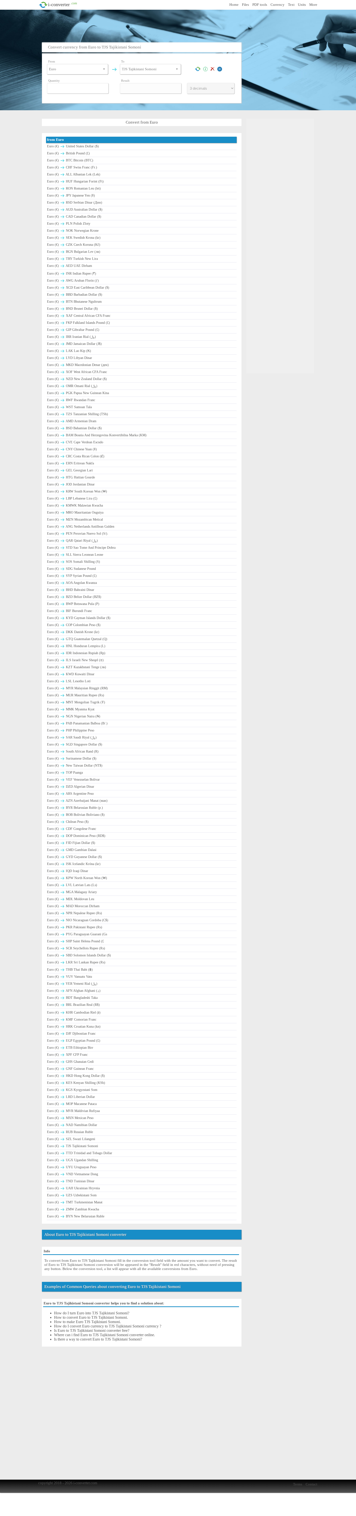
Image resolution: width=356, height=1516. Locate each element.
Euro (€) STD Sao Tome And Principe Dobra (81, 547)
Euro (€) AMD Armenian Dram (71, 421)
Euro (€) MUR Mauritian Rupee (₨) (75, 695)
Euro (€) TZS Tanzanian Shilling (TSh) (77, 414)
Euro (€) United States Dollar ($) (73, 146)
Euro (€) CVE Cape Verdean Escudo (75, 442)
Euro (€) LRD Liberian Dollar (71, 1097)
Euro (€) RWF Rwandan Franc (71, 400)
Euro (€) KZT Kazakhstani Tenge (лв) (76, 667)
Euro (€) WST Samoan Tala (69, 407)
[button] (104, 69)
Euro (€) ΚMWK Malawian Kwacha (75, 505)
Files (245, 5)
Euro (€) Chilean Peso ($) (68, 822)
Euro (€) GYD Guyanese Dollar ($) (74, 857)
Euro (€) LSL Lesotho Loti (69, 681)
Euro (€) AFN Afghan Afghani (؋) (74, 990)
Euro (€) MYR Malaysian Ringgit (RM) (77, 688)
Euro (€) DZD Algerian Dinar (70, 786)
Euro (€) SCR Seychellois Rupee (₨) (76, 948)
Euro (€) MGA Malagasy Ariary (72, 892)
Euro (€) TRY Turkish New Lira (72, 259)
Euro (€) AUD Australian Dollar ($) (74, 209)
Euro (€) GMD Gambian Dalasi (71, 850)
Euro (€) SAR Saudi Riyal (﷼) (72, 737)
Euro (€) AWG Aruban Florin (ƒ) (73, 280)
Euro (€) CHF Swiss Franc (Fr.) (72, 167)
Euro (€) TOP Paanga (65, 772)
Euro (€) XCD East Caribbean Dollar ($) (78, 287)
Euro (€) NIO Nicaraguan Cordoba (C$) (77, 920)
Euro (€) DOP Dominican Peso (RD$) (76, 836)
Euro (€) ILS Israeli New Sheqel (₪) (75, 660)
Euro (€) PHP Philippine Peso (70, 730)
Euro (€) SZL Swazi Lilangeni (71, 1139)
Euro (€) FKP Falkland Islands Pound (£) (78, 323)
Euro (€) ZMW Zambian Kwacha (73, 1209)
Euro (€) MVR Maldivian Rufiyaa (73, 1111)
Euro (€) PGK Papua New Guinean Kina (78, 393)
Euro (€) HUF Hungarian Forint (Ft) (75, 181)
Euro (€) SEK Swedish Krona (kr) (74, 237)
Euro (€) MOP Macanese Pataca (72, 1104)
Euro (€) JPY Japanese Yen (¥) (71, 195)
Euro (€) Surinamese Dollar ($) (71, 758)
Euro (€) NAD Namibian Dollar (72, 1125)
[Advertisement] (179, 25)
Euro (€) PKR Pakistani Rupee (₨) (74, 927)
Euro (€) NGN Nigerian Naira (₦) (73, 716)
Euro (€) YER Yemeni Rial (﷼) (72, 983)
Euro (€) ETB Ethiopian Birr (70, 1047)
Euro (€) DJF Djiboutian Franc (71, 1033)
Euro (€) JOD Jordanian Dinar (71, 484)
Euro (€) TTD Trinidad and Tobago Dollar (79, 1153)
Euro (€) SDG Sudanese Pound (71, 569)
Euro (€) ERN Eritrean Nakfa (70, 463)
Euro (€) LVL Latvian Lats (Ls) (72, 885)
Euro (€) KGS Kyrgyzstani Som (72, 1090)
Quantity (54, 80)
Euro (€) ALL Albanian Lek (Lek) (73, 174)
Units (302, 5)
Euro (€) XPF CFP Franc (67, 1054)
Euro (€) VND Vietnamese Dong (72, 1174)
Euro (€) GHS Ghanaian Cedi (70, 1062)
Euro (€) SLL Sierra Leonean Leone (75, 554)
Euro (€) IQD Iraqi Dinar (67, 871)
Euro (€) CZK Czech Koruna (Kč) (73, 244)
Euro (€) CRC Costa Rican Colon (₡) (75, 456)
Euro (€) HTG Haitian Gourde (71, 477)
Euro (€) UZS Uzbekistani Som (72, 1195)
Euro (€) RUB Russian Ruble (70, 1132)
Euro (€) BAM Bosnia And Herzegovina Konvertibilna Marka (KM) (97, 435)
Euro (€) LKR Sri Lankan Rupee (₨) (76, 962)
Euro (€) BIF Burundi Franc (69, 611)
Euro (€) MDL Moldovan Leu (70, 899)
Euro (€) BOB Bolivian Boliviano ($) (76, 815)
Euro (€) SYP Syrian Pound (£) (72, 576)
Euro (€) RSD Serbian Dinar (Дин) (74, 202)
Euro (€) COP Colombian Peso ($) (74, 625)
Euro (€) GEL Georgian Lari (70, 470)
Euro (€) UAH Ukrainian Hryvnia (73, 1188)
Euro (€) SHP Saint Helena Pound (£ (75, 941)
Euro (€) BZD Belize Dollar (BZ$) (74, 597)
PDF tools (259, 5)
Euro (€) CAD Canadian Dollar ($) (74, 216)
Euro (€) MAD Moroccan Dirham (73, 906)
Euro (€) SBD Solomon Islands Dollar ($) (79, 955)
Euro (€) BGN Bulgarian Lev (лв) (73, 252)
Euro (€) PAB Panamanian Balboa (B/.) (77, 723)
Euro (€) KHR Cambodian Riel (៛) (74, 1012)
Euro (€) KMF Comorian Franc (71, 1019)
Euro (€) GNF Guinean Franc (70, 1069)
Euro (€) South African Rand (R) (73, 751)
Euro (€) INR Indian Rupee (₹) (71, 273)
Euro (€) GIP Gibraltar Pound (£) (73, 330)
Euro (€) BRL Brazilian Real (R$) (73, 1005)
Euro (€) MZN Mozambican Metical (75, 519)
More (313, 5)
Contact (311, 1484)
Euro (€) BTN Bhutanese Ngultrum (74, 301)
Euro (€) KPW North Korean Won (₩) (77, 878)
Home (234, 5)
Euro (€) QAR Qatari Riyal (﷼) (72, 540)
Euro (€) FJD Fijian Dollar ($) (71, 843)
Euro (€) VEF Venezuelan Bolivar (73, 779)
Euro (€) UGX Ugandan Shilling (72, 1160)
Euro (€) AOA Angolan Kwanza (72, 583)
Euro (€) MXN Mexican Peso (70, 1118)
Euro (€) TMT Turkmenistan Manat (74, 1202)
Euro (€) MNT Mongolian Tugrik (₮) (76, 702)
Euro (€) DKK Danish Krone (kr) (73, 632)
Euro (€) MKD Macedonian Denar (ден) (78, 365)
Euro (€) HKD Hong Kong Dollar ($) (76, 1076)
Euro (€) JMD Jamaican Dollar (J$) (74, 344)
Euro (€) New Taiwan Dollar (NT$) (74, 765)
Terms (297, 1484)
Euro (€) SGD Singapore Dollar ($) (74, 744)
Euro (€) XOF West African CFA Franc (77, 372)
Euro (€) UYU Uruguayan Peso (71, 1167)
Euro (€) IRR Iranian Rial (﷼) (71, 337)
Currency (278, 5)
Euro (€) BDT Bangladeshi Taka (72, 998)
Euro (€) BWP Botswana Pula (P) (73, 604)
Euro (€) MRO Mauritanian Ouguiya (75, 512)
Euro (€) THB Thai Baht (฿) (70, 969)
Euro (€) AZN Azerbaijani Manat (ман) (77, 800)
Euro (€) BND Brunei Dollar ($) (72, 308)
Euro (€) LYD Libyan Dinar (69, 358)
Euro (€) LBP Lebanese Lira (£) (72, 498)
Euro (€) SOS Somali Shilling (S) (73, 562)
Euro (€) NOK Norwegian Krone (73, 230)
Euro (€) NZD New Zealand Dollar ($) (77, 379)
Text (291, 5)
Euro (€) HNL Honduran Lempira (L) (76, 646)
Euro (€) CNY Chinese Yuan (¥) (72, 449)
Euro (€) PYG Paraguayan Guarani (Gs (77, 934)
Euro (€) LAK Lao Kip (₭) (69, 351)
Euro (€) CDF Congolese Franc (71, 829)
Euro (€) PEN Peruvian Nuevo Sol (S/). (77, 533)
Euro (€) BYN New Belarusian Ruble (75, 1216)
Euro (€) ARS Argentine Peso (70, 793)
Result (125, 80)
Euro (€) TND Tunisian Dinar (70, 1181)
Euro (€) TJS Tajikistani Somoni (72, 1146)
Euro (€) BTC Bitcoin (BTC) (70, 160)
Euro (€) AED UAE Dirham (69, 266)
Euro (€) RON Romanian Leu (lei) (74, 188)
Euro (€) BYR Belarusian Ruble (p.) (75, 808)
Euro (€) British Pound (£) (68, 153)
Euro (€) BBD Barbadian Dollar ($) (74, 294)
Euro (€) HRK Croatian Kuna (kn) (74, 1026)
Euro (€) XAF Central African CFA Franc (78, 315)
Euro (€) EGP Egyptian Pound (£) (73, 1040)
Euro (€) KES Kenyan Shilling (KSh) (76, 1083)
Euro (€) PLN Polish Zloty (68, 223)
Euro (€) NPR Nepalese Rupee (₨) (74, 913)
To (122, 61)
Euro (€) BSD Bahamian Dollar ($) (74, 428)
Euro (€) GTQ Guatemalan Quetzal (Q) (77, 639)
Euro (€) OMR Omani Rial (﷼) (72, 386)
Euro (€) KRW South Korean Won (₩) (77, 491)
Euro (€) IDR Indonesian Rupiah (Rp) (76, 653)
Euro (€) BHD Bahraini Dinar (70, 590)
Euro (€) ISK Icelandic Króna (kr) (74, 864)
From (51, 61)
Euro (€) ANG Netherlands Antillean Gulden (80, 526)
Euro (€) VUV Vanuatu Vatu (69, 976)
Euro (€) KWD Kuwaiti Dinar (70, 674)
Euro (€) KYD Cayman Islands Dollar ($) (78, 618)
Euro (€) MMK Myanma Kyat (70, 709)
